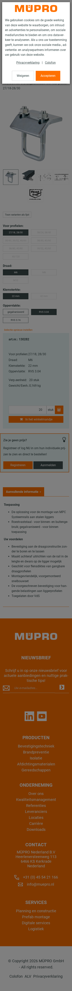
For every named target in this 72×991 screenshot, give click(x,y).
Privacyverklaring (28, 62)
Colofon (50, 62)
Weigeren (23, 76)
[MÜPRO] (36, 8)
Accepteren (48, 76)
